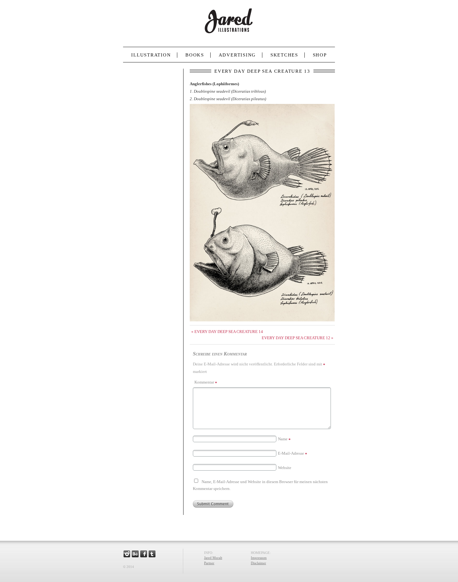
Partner (209, 563)
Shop (320, 54)
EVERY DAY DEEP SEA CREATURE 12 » (297, 337)
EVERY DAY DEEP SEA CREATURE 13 (262, 71)
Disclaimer (258, 563)
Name (284, 439)
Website (284, 467)
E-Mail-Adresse (292, 453)
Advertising (237, 54)
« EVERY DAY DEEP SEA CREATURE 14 (227, 331)
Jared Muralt (213, 558)
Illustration (151, 54)
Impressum (259, 558)
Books (194, 54)
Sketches (284, 54)
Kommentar (205, 382)
